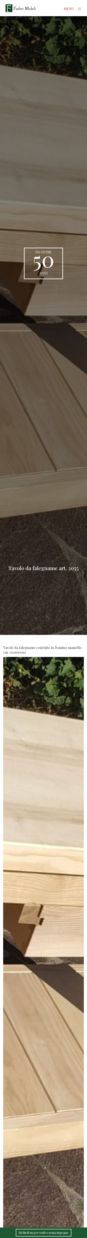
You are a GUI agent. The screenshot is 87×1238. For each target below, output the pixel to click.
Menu (69, 9)
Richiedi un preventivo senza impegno (43, 1233)
